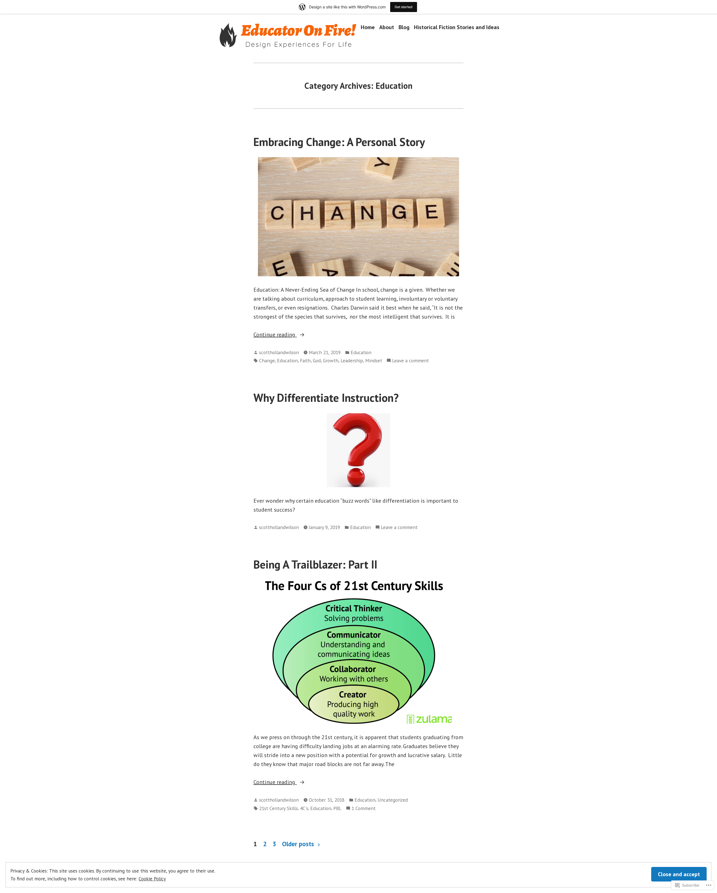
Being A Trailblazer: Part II (315, 564)
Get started (404, 7)
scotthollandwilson (279, 352)
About (386, 27)
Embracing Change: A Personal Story (339, 141)
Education (361, 352)
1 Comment (363, 808)
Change (267, 360)
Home (368, 27)
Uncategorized (393, 800)
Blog (404, 27)
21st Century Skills (278, 808)
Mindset (373, 360)
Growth (330, 360)
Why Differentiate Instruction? (326, 397)
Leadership (352, 360)
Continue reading (275, 335)
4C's (304, 808)
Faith (305, 360)
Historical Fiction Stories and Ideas (456, 27)
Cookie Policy (152, 878)
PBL (337, 808)
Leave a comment (410, 361)
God (317, 360)
